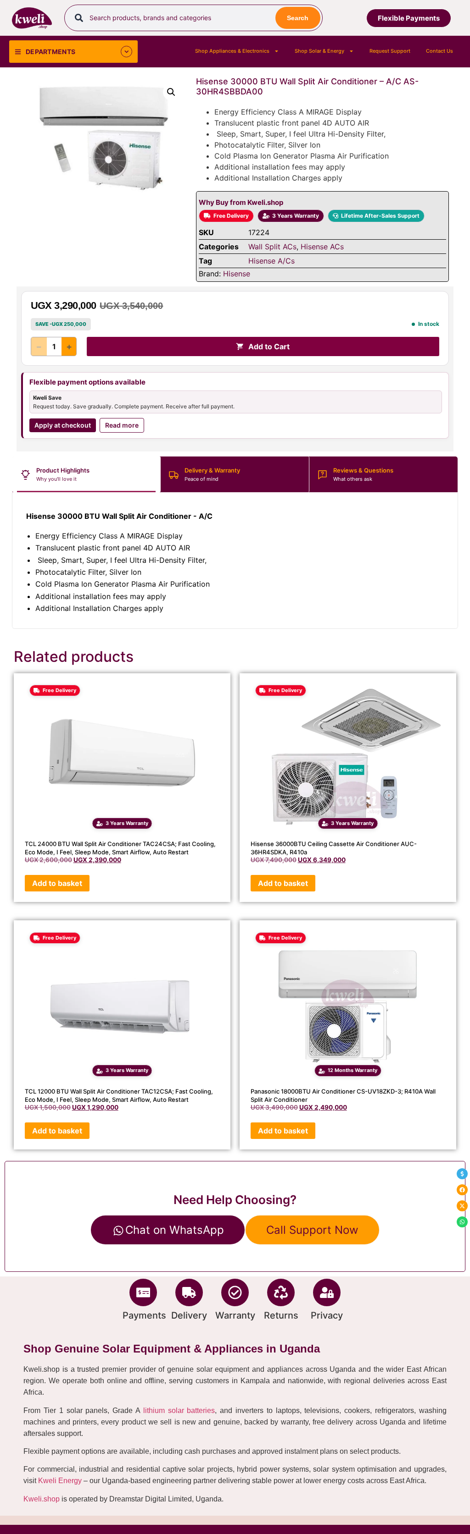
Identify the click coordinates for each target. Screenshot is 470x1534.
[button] (171, 92)
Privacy (327, 1315)
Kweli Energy (60, 1481)
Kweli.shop (41, 1499)
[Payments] (143, 1292)
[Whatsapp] (462, 1221)
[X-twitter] (462, 1205)
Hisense (236, 273)
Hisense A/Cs (271, 260)
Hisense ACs (322, 246)
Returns (281, 1315)
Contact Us (439, 51)
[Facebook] (462, 1189)
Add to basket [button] (57, 883)
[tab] (86, 474)
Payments (144, 1315)
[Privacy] (327, 1292)
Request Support (389, 51)
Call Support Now (312, 1230)
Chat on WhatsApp (174, 1230)
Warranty (235, 1315)
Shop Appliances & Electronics (232, 51)
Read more (122, 425)
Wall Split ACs (272, 246)
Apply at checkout (62, 425)
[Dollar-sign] (462, 1173)
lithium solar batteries (179, 1410)
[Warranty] (235, 1292)
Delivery (189, 1315)
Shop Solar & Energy (319, 51)
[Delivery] (189, 1292)
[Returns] (281, 1292)
